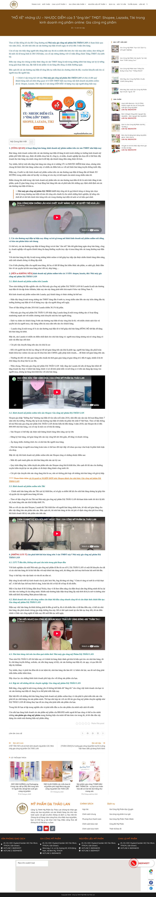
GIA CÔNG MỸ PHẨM (50, 838)
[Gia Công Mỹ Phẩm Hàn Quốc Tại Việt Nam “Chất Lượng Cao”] (115, 59)
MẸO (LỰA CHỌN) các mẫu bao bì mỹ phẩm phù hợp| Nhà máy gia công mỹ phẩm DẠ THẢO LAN (57, 786)
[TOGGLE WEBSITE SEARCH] (147, 4)
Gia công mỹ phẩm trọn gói (120, 814)
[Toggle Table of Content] (30, 142)
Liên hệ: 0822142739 (129, 110)
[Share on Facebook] (88, 733)
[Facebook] (39, 828)
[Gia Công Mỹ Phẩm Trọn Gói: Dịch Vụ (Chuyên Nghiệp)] (115, 48)
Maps (151, 874)
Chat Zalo (151, 879)
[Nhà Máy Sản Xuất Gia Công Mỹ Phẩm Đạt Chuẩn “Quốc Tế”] (115, 90)
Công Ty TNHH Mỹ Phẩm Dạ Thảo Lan (83, 895)
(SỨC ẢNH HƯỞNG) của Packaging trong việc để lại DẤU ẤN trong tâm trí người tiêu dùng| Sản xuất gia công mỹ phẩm (25, 787)
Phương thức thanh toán (91, 819)
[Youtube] (46, 828)
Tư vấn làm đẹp (80, 28)
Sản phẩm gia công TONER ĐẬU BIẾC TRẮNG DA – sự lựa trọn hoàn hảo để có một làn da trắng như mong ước (89, 787)
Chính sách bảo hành (90, 829)
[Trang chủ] (72, 28)
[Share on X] (82, 733)
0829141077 (143, 863)
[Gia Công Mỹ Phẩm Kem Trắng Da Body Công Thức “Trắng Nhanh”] (115, 69)
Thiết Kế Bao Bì (115, 829)
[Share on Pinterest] (93, 733)
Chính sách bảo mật (90, 824)
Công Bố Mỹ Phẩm (116, 824)
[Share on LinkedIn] (98, 733)
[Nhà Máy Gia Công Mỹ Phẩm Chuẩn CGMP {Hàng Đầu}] (115, 80)
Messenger (151, 885)
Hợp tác (85, 809)
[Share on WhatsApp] (103, 733)
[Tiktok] (52, 828)
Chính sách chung (89, 814)
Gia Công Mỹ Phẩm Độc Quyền (121, 809)
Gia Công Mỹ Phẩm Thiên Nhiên (121, 819)
